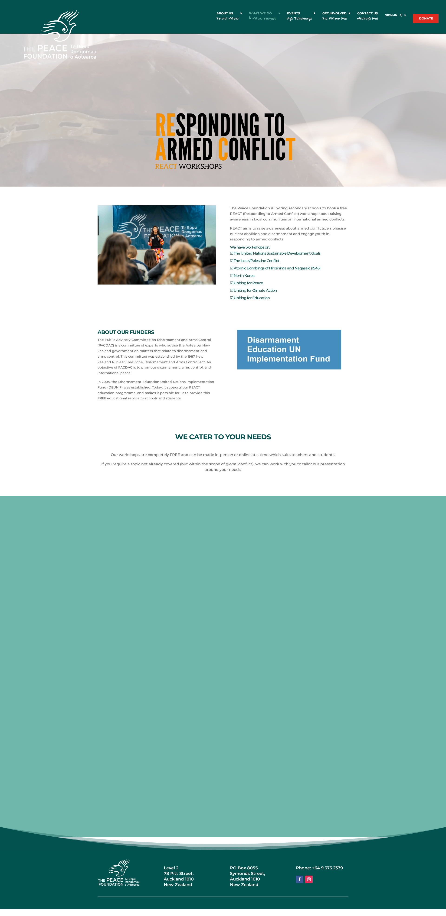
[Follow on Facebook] (299, 879)
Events (299, 16)
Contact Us (368, 16)
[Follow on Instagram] (309, 879)
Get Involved (334, 16)
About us (227, 16)
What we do (262, 16)
